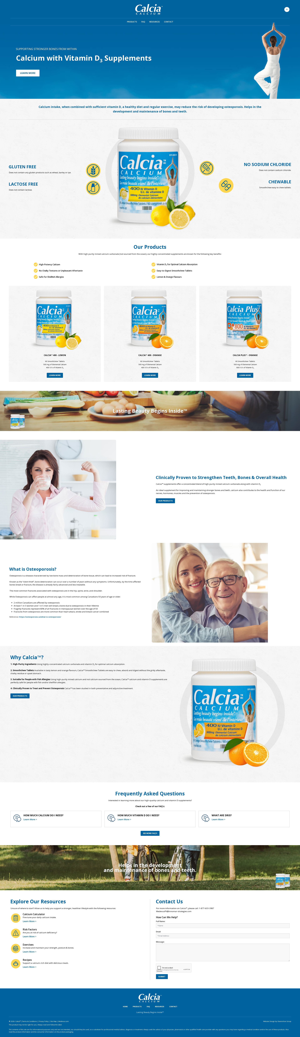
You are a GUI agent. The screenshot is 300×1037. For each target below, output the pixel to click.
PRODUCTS (132, 21)
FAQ (143, 21)
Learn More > (30, 819)
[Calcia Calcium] (149, 9)
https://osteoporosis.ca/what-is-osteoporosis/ (40, 617)
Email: (158, 931)
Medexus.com (63, 1021)
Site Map (53, 1021)
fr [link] (287, 9)
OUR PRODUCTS (165, 500)
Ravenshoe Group (284, 1021)
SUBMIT (161, 976)
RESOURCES (154, 21)
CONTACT (168, 21)
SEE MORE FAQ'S (150, 833)
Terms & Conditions (29, 1021)
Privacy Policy (44, 1021)
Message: (160, 942)
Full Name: (160, 921)
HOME (125, 1007)
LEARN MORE (27, 73)
